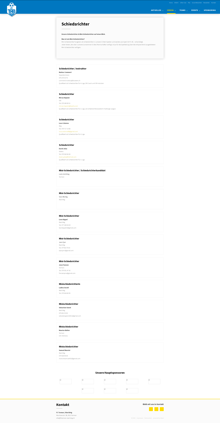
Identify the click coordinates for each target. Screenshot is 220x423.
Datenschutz (148, 418)
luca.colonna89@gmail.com (68, 131)
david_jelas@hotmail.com (67, 157)
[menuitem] (170, 3)
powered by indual (158, 418)
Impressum (140, 418)
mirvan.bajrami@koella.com (68, 106)
